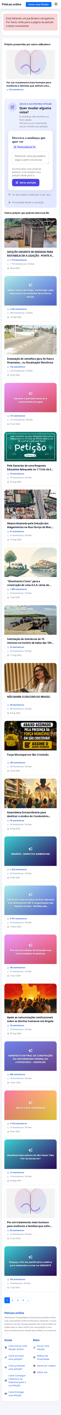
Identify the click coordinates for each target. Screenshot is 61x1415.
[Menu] (56, 4)
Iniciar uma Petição (38, 4)
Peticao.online (11, 4)
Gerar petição (28, 182)
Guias (8, 1340)
